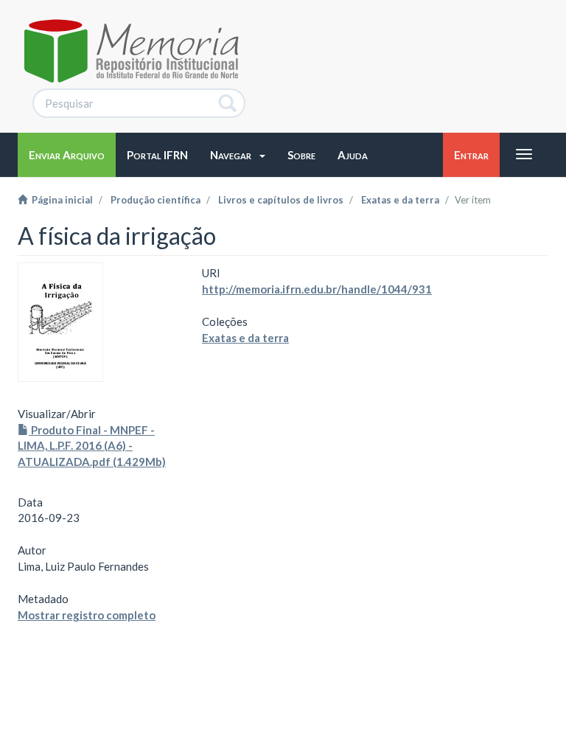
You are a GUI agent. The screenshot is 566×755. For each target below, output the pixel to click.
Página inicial (60, 200)
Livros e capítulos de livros (280, 200)
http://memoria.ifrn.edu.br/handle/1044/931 (317, 289)
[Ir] (228, 103)
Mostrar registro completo (87, 615)
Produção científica (155, 200)
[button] (237, 155)
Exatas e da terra (400, 200)
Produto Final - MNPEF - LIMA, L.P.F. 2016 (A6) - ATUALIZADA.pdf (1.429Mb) (92, 445)
